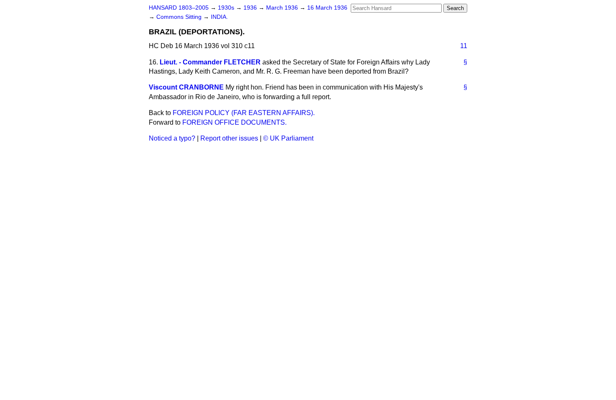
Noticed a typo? (172, 138)
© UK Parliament (288, 138)
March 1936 (283, 8)
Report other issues (229, 138)
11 (463, 45)
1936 (251, 8)
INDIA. (219, 17)
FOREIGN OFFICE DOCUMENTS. (234, 122)
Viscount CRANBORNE (186, 87)
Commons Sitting (179, 17)
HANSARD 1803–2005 (179, 8)
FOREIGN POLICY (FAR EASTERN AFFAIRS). (244, 112)
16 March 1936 (327, 8)
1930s (227, 8)
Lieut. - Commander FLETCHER (210, 62)
